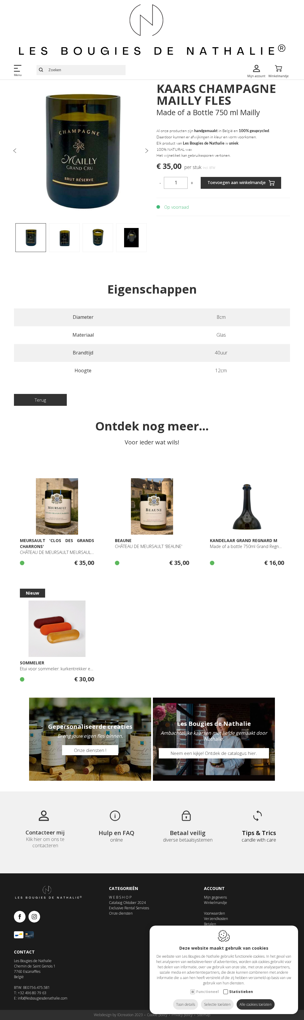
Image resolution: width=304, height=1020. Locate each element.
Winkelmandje (215, 902)
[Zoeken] (41, 70)
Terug (40, 400)
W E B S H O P (120, 897)
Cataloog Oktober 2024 (127, 902)
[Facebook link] (21, 917)
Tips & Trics (259, 833)
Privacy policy (182, 1014)
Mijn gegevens (215, 897)
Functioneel (207, 991)
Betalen (210, 923)
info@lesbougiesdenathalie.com (42, 998)
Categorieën (123, 888)
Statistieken (241, 991)
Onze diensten (121, 913)
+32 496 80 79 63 (32, 992)
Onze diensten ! (90, 750)
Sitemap (203, 1014)
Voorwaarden (214, 913)
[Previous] (15, 151)
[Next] (146, 151)
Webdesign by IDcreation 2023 (118, 1014)
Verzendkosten (216, 918)
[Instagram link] (34, 917)
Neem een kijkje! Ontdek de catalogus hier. (214, 753)
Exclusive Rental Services (129, 907)
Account (214, 888)
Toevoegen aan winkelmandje (237, 182)
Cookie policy (157, 1014)
